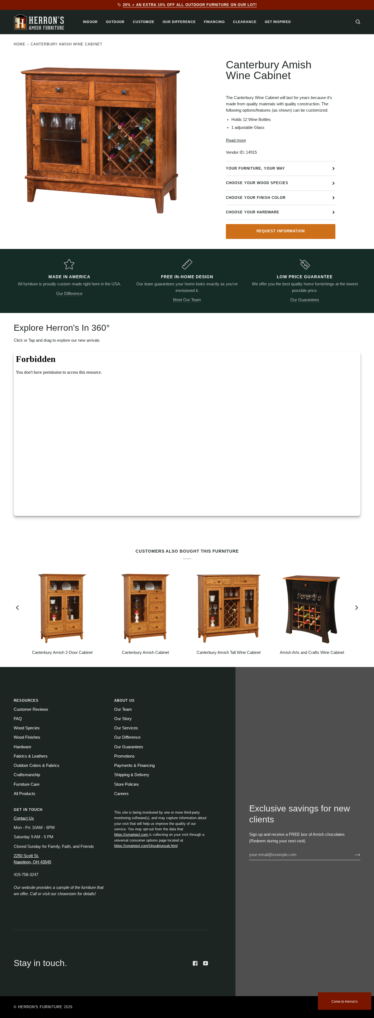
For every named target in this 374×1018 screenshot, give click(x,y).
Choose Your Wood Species (257, 183)
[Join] (353, 854)
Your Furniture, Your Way (255, 168)
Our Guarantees (304, 300)
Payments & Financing (134, 765)
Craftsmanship (27, 775)
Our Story (123, 719)
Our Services (126, 728)
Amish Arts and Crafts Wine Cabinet (312, 652)
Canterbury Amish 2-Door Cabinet (62, 652)
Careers (121, 793)
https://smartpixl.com (131, 835)
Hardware (22, 747)
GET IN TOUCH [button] (28, 810)
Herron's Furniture (40, 1007)
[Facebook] (195, 963)
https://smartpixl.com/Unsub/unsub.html (146, 846)
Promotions (124, 756)
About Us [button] (124, 700)
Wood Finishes (27, 737)
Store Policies (126, 784)
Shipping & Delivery (131, 775)
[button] (90, 22)
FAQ (18, 719)
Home (19, 44)
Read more (236, 140)
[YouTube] (205, 963)
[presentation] (17, 607)
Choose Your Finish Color (256, 198)
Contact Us (24, 818)
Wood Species (27, 728)
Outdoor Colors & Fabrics (36, 765)
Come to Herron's (345, 1002)
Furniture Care (26, 784)
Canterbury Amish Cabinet (145, 652)
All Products (24, 793)
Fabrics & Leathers (31, 756)
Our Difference (69, 293)
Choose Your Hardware (252, 212)
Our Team (123, 709)
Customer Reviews (31, 709)
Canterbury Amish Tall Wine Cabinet (229, 652)
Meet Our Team (187, 300)
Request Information (281, 231)
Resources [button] (26, 700)
